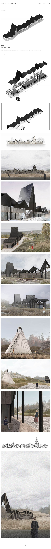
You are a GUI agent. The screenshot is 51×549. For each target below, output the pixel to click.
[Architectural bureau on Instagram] (4, 55)
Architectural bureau (8, 3)
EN (49, 3)
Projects (39, 3)
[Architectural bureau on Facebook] (2, 55)
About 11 (45, 3)
